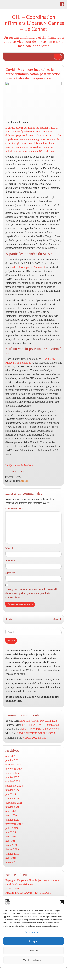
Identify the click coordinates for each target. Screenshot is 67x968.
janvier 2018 (12, 861)
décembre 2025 (13, 764)
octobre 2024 (12, 781)
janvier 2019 (12, 853)
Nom (9, 548)
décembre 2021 (13, 802)
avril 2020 (10, 811)
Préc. (10, 619)
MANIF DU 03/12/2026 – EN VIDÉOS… (29, 892)
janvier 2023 (12, 798)
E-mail (10, 560)
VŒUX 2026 (12, 888)
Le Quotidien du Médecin (19, 465)
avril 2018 (10, 857)
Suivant (56, 619)
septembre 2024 (14, 785)
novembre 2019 (14, 823)
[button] (62, 902)
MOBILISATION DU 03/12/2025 (38, 720)
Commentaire (14, 508)
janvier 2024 (12, 789)
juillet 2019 (11, 828)
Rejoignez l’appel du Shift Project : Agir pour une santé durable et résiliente (32, 882)
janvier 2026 (12, 760)
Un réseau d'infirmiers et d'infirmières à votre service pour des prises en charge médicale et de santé (33, 41)
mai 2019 (10, 836)
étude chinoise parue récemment (27, 267)
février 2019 (12, 849)
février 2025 (12, 773)
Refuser (33, 950)
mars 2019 (11, 845)
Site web (10, 572)
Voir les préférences (33, 960)
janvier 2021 (12, 806)
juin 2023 (10, 794)
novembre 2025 (14, 768)
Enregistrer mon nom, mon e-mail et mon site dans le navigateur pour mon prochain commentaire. (31, 593)
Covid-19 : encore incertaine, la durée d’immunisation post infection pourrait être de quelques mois (33, 73)
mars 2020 (11, 815)
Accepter (33, 941)
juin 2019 (10, 832)
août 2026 (10, 756)
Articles (24, 481)
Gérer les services (32, 932)
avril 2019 (10, 840)
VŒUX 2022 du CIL (34, 737)
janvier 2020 (12, 819)
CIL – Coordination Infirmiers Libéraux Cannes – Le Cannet (33, 23)
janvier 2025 (12, 777)
